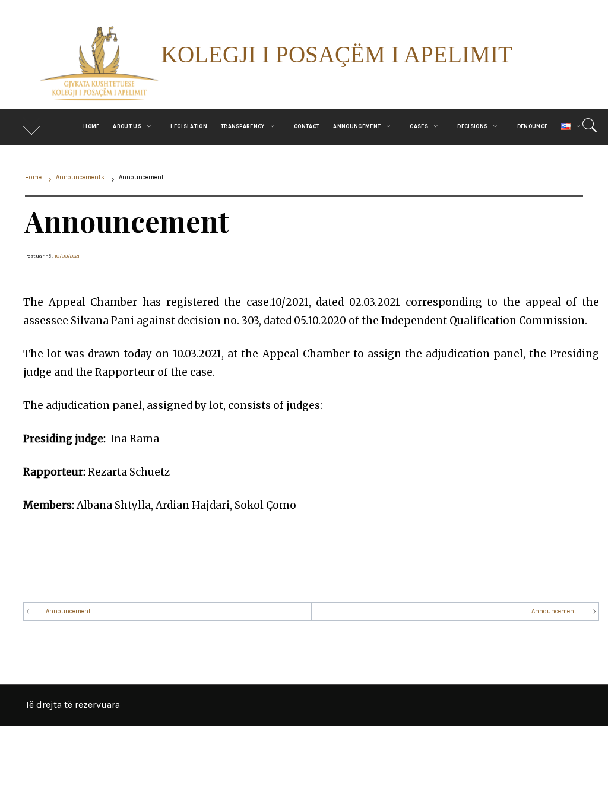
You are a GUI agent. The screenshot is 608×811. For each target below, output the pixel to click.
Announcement (357, 126)
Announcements (92, 546)
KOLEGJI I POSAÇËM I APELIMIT (336, 54)
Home (91, 126)
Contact (306, 126)
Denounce (532, 126)
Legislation (188, 126)
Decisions (472, 126)
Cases (419, 126)
